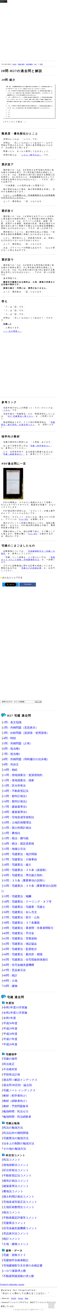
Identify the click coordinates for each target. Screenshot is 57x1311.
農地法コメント (13, 1191)
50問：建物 (10, 985)
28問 (41, 64)
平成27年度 (10, 1039)
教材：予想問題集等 (15, 1106)
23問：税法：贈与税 (15, 838)
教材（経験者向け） (15, 1100)
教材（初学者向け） (15, 1095)
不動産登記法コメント (17, 1175)
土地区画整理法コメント (18, 1207)
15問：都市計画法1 (15, 796)
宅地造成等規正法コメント (20, 1201)
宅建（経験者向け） (13, 454)
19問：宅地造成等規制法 (18, 817)
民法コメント (12, 1159)
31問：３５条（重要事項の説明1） (25, 880)
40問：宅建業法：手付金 (18, 933)
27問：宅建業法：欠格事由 (20, 859)
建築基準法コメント (16, 1185)
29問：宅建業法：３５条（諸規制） (25, 869)
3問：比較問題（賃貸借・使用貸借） (26, 732)
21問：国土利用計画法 (17, 827)
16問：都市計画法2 (15, 801)
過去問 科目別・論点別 (17, 1085)
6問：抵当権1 (11, 748)
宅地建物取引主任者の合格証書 (22, 1265)
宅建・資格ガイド (14, 1254)
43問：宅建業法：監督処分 (20, 948)
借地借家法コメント (16, 1164)
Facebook (27, 584)
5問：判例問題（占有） (18, 743)
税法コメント (12, 1212)
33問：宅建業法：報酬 (17, 896)
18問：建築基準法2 (15, 811)
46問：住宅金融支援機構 (18, 964)
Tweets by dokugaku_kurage (12, 1284)
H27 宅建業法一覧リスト (20, 416)
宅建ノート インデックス (19, 1090)
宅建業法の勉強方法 (15, 1138)
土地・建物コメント (16, 1243)
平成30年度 (10, 1023)
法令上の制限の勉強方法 (18, 1143)
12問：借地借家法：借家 (18, 780)
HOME (14, 64)
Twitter (20, 1298)
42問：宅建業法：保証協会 (20, 943)
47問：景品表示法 (14, 970)
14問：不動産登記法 (15, 790)
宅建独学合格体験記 (15, 1260)
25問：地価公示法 (14, 848)
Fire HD (23, 519)
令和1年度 (9, 1017)
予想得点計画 (11, 1074)
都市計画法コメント (16, 1180)
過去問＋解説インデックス (20, 1079)
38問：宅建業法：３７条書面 (21, 922)
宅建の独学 (21, 64)
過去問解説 (29, 64)
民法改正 (8, 1063)
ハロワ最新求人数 (14, 1270)
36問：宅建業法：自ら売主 (20, 912)
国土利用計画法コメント (18, 1196)
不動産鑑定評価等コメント (20, 1217)
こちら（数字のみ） (31, 155)
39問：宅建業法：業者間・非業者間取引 (28, 927)
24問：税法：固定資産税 (18, 843)
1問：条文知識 (12, 722)
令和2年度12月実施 (15, 1012)
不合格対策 (10, 1069)
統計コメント (12, 1238)
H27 (35, 64)
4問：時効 (9, 738)
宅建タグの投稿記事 (31, 568)
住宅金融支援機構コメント (20, 1228)
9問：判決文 (11, 764)
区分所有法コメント (16, 1170)
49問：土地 (10, 980)
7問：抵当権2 (11, 753)
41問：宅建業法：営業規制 (20, 938)
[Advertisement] (28, 31)
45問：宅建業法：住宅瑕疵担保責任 (25, 959)
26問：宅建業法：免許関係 (20, 854)
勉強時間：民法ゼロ (16, 1111)
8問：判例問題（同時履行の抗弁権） (26, 759)
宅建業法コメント (14, 1222)
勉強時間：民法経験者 (17, 1116)
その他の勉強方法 (14, 1148)
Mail (26, 1298)
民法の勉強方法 (13, 1127)
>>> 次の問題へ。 (12, 331)
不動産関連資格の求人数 (18, 1276)
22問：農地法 (11, 833)
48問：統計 (10, 975)
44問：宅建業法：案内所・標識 (22, 954)
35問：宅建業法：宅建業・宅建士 (24, 906)
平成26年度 (10, 1044)
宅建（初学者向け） (40, 446)
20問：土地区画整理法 (17, 822)
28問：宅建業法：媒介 (17, 864)
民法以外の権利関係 (15, 1132)
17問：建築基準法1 (15, 806)
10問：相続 (10, 769)
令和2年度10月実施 (15, 1007)
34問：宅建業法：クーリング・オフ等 (27, 901)
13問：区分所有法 (14, 785)
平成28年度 (10, 1033)
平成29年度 (10, 1028)
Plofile (13, 1298)
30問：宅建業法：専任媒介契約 (22, 875)
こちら (6, 410)
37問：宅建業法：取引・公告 (21, 917)
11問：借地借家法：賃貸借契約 (22, 775)
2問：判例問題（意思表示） (20, 727)
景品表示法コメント (16, 1233)
